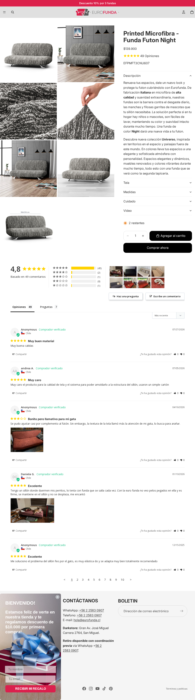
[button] (176, 354)
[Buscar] (12, 12)
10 (122, 579)
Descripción (132, 76)
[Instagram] (91, 688)
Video (127, 210)
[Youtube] (97, 688)
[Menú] (4, 12)
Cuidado (129, 201)
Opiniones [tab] (19, 307)
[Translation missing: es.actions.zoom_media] (28, 53)
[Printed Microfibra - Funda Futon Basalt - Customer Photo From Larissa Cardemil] (116, 283)
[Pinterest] (111, 688)
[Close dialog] (57, 597)
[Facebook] (84, 688)
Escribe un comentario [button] (167, 296)
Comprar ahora (158, 248)
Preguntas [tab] (46, 307)
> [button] (131, 579)
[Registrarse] (182, 611)
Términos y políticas (176, 688)
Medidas (129, 192)
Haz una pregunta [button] (128, 296)
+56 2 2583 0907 (91, 610)
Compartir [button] (21, 354)
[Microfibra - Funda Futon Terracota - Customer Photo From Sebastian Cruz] (130, 283)
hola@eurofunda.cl (87, 620)
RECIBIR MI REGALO (30, 688)
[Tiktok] (104, 688)
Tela (126, 183)
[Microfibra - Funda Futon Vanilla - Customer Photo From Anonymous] (143, 271)
